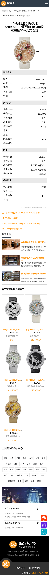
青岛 (5, 469)
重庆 (26, 481)
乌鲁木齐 (35, 475)
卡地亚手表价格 (28, 11)
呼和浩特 (11, 481)
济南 (28, 464)
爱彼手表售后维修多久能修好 (33, 274)
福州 (31, 469)
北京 (5, 458)
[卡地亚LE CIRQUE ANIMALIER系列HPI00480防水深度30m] (13, 409)
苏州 (39, 481)
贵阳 (43, 458)
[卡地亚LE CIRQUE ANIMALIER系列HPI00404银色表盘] (13, 359)
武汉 (11, 469)
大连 (24, 469)
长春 (19, 481)
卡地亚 (17, 11)
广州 (18, 458)
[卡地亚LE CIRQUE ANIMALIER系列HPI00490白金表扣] (36, 359)
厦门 (12, 475)
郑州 (18, 469)
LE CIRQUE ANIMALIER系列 (33, 88)
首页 (10, 11)
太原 (27, 475)
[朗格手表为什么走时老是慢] (11, 260)
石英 (44, 92)
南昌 (43, 469)
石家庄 (19, 475)
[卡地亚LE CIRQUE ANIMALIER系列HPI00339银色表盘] (13, 309)
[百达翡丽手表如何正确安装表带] (11, 244)
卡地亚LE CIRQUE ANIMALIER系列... (19, 330)
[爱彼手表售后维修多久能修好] (11, 276)
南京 (41, 464)
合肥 (37, 469)
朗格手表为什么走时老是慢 (32, 258)
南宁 (6, 475)
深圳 (24, 458)
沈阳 (15, 464)
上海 (11, 458)
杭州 (31, 458)
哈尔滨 (8, 464)
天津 (22, 464)
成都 (37, 458)
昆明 (35, 464)
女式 (44, 96)
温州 (32, 481)
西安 (43, 475)
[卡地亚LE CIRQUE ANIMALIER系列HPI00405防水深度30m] (36, 309)
